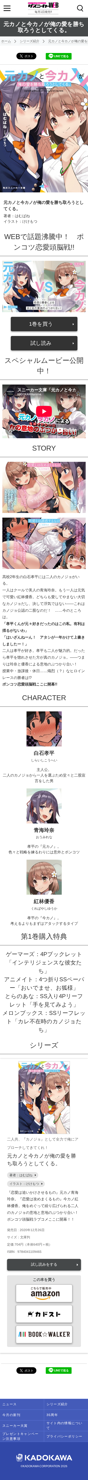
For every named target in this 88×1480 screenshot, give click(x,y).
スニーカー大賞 (15, 1425)
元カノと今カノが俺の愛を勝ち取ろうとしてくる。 (41, 1159)
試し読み (41, 343)
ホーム (6, 41)
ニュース (9, 1404)
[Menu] (7, 8)
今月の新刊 (11, 1415)
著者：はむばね (20, 1175)
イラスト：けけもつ (24, 1184)
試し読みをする (44, 1264)
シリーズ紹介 (29, 41)
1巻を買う (41, 324)
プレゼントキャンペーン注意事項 (20, 1436)
